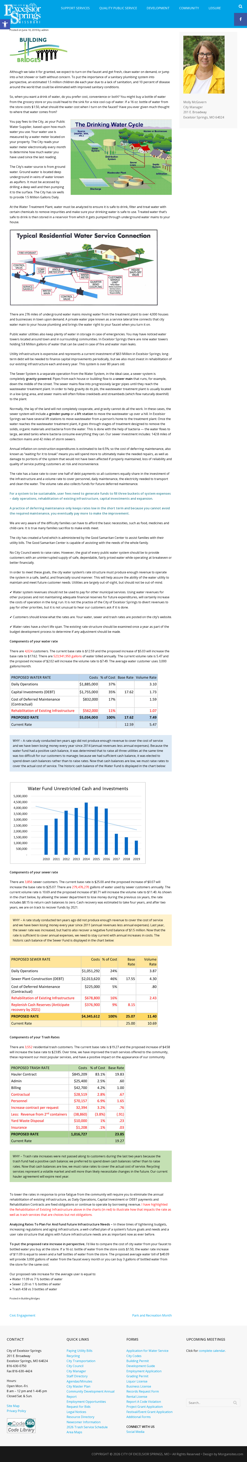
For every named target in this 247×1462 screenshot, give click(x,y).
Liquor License (136, 1381)
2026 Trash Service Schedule (87, 1427)
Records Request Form (142, 1391)
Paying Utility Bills (79, 1351)
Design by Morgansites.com (223, 1454)
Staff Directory (77, 1376)
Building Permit (137, 1361)
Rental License (136, 1396)
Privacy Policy (16, 1411)
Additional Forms (138, 1417)
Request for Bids (79, 1407)
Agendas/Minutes (79, 1381)
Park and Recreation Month (152, 1315)
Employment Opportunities (86, 1401)
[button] (5, 24)
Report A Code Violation (143, 1401)
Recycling (73, 1356)
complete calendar (212, 1351)
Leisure (215, 8)
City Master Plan (78, 1386)
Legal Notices (76, 1412)
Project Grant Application (144, 1407)
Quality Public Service (118, 8)
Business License (138, 1386)
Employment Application (144, 1371)
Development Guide (140, 1366)
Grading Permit (137, 1376)
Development (158, 8)
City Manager (76, 1371)
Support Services (75, 8)
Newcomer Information (84, 1422)
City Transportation (81, 1361)
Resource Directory (80, 1417)
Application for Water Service (147, 1351)
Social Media (135, 1432)
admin (45, 30)
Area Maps (74, 1432)
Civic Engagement (22, 1315)
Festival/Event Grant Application (149, 1412)
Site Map (13, 1406)
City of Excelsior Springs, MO (145, 1454)
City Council (75, 1366)
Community (189, 8)
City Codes (133, 1356)
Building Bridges (30, 1298)
